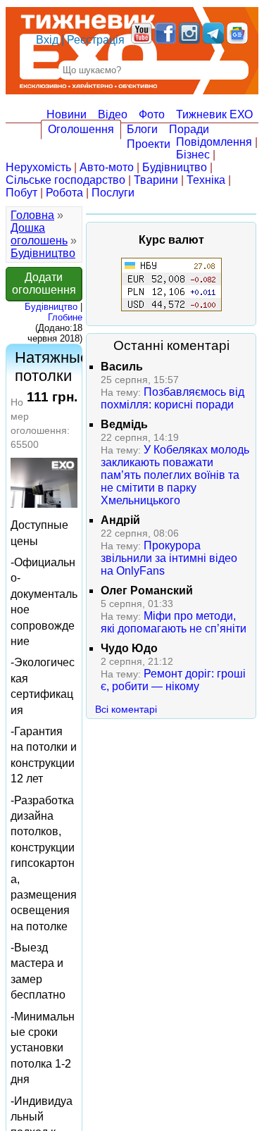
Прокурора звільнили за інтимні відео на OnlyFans (169, 558)
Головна (32, 215)
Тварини (156, 180)
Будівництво (174, 167)
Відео (112, 114)
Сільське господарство (65, 180)
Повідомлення (214, 142)
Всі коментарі (126, 709)
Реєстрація (96, 40)
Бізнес (193, 155)
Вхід (47, 40)
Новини (66, 114)
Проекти (148, 144)
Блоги (142, 129)
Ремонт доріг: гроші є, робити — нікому (173, 680)
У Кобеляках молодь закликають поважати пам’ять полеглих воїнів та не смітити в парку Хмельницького (175, 475)
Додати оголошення (44, 283)
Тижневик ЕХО (214, 114)
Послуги (113, 193)
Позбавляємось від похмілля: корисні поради (172, 398)
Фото (152, 114)
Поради (189, 129)
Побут (21, 193)
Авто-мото (107, 167)
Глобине (65, 317)
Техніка (206, 180)
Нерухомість (38, 167)
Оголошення (81, 129)
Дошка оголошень (39, 234)
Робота (64, 193)
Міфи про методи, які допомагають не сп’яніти (173, 622)
